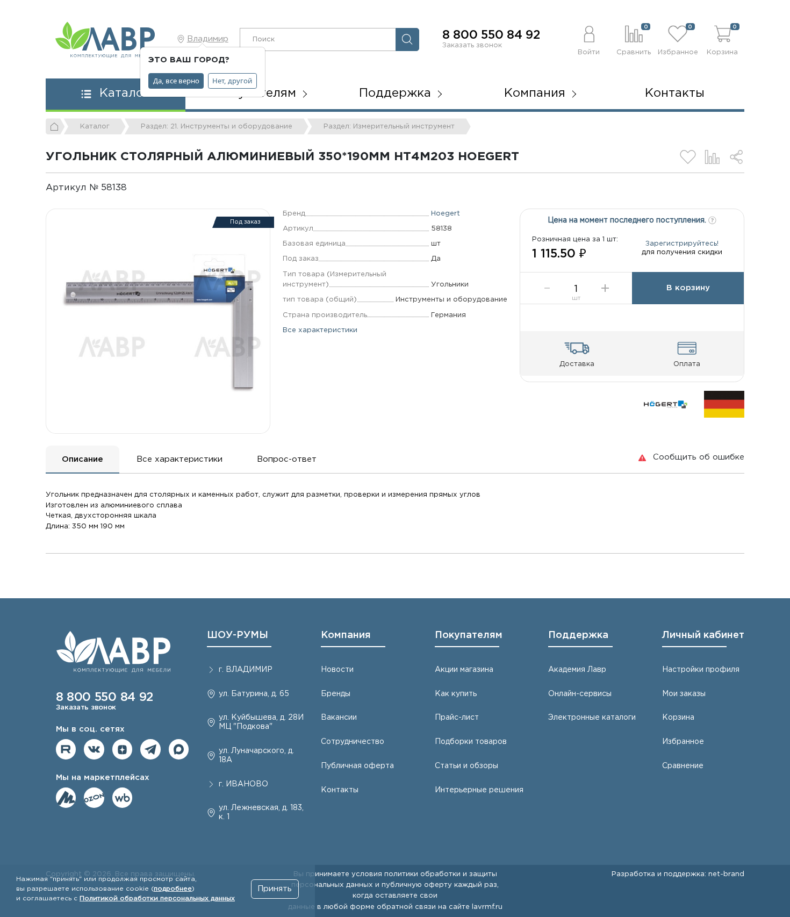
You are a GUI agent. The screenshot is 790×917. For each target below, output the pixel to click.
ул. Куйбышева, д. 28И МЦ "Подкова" (261, 722)
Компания (346, 635)
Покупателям (468, 635)
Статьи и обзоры (466, 766)
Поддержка (578, 635)
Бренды (335, 694)
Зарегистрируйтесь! (682, 243)
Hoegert (445, 213)
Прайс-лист (457, 717)
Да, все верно (176, 80)
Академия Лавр (577, 670)
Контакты (675, 93)
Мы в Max (179, 749)
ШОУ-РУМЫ (237, 635)
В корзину (688, 287)
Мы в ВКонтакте (94, 749)
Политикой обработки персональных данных (157, 898)
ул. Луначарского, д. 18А (256, 755)
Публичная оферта (357, 766)
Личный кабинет (703, 635)
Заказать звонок (472, 45)
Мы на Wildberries (122, 797)
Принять (274, 888)
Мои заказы (684, 694)
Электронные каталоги (592, 717)
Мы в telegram (150, 749)
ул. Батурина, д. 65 (254, 694)
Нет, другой (232, 80)
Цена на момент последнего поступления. (628, 220)
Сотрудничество (352, 742)
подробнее (173, 889)
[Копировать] (136, 188)
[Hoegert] (665, 403)
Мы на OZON (94, 797)
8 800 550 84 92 (491, 35)
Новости (337, 670)
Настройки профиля (700, 670)
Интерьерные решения (479, 790)
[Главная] (55, 126)
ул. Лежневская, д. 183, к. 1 (261, 812)
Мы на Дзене (122, 749)
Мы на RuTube (66, 749)
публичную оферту (417, 885)
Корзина (678, 717)
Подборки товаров (471, 742)
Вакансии (339, 717)
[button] (589, 39)
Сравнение (682, 766)
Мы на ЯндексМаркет (66, 797)
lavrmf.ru (487, 907)
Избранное (683, 742)
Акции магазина (464, 670)
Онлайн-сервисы (580, 694)
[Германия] (724, 403)
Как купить (456, 694)
